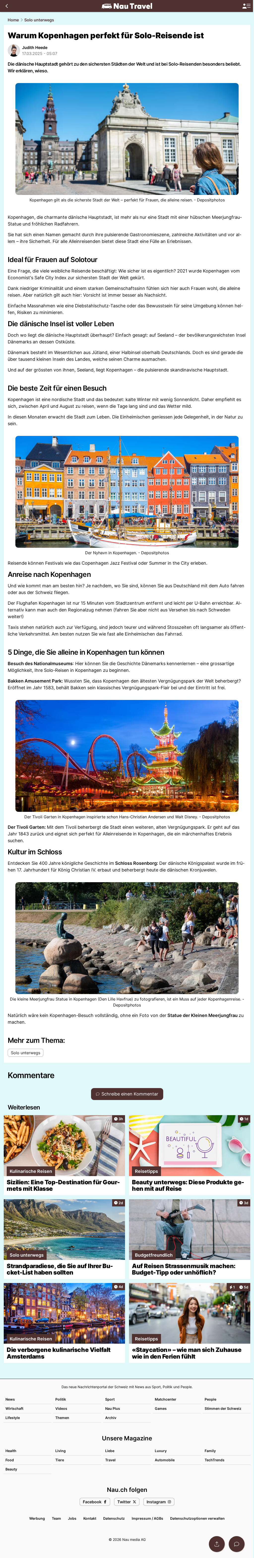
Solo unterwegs (39, 19)
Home (13, 19)
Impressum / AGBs (147, 1518)
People (210, 1399)
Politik (60, 1399)
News (10, 1399)
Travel (110, 1460)
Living (60, 1451)
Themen (62, 1418)
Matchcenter (165, 1399)
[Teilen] (217, 1544)
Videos (61, 1408)
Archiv (110, 1418)
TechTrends (214, 1460)
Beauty (11, 1469)
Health (10, 1451)
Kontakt (89, 1518)
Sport (110, 1399)
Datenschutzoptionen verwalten (197, 1518)
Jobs (72, 1518)
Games (161, 1408)
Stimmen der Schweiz (223, 1408)
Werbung (37, 1518)
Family (210, 1451)
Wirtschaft (14, 1408)
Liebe (109, 1451)
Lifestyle (12, 1418)
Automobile (165, 1460)
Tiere (59, 1460)
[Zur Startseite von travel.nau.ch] (127, 6)
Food (9, 1460)
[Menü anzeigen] (246, 6)
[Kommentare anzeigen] (237, 1544)
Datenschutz (114, 1518)
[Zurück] (6, 6)
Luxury (161, 1451)
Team (56, 1518)
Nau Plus (112, 1408)
